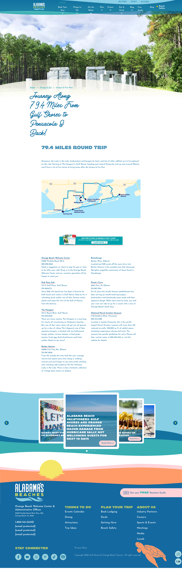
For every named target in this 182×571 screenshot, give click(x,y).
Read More (107, 443)
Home (32, 88)
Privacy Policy (81, 548)
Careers (141, 517)
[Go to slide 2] (89, 451)
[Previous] (7, 423)
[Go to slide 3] (92, 451)
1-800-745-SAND (24, 522)
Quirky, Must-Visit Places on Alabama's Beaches (59, 434)
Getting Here (108, 522)
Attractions (71, 522)
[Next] (175, 423)
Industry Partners (147, 512)
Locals (140, 539)
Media (140, 533)
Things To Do (46, 88)
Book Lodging (109, 512)
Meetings (123, 1)
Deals (104, 517)
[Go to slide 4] (95, 451)
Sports (134, 1)
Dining (69, 517)
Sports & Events (146, 522)
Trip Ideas (71, 528)
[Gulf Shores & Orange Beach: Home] (39, 7)
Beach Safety (108, 528)
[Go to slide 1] (87, 451)
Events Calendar (74, 512)
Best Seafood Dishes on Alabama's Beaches (118, 434)
